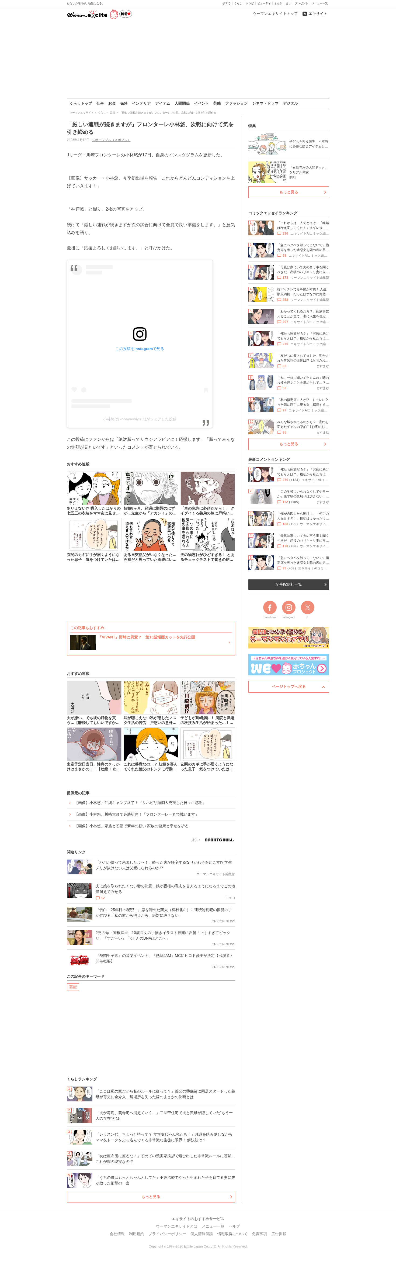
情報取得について (232, 1234)
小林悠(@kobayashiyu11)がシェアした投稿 (139, 419)
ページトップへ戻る (289, 686)
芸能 (217, 103)
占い (288, 3)
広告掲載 (278, 1234)
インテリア (141, 103)
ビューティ (264, 3)
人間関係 (182, 103)
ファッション (236, 103)
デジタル (290, 103)
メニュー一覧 (320, 3)
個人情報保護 (201, 1234)
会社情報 (117, 1234)
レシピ (250, 3)
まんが (278, 3)
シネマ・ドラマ (265, 103)
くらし (238, 3)
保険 (124, 103)
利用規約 (136, 1234)
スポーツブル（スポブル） (111, 140)
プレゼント (301, 3)
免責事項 (259, 1234)
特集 (252, 126)
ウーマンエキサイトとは (176, 1226)
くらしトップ (81, 103)
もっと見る (150, 1196)
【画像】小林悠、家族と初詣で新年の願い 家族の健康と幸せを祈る (131, 826)
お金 (112, 103)
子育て (227, 3)
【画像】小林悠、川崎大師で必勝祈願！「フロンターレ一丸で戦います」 (136, 814)
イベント (201, 103)
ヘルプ (234, 1226)
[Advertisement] (198, 59)
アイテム (162, 103)
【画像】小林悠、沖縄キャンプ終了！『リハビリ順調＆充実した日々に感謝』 (140, 803)
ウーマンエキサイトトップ (275, 13)
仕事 (100, 103)
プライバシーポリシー (167, 1234)
